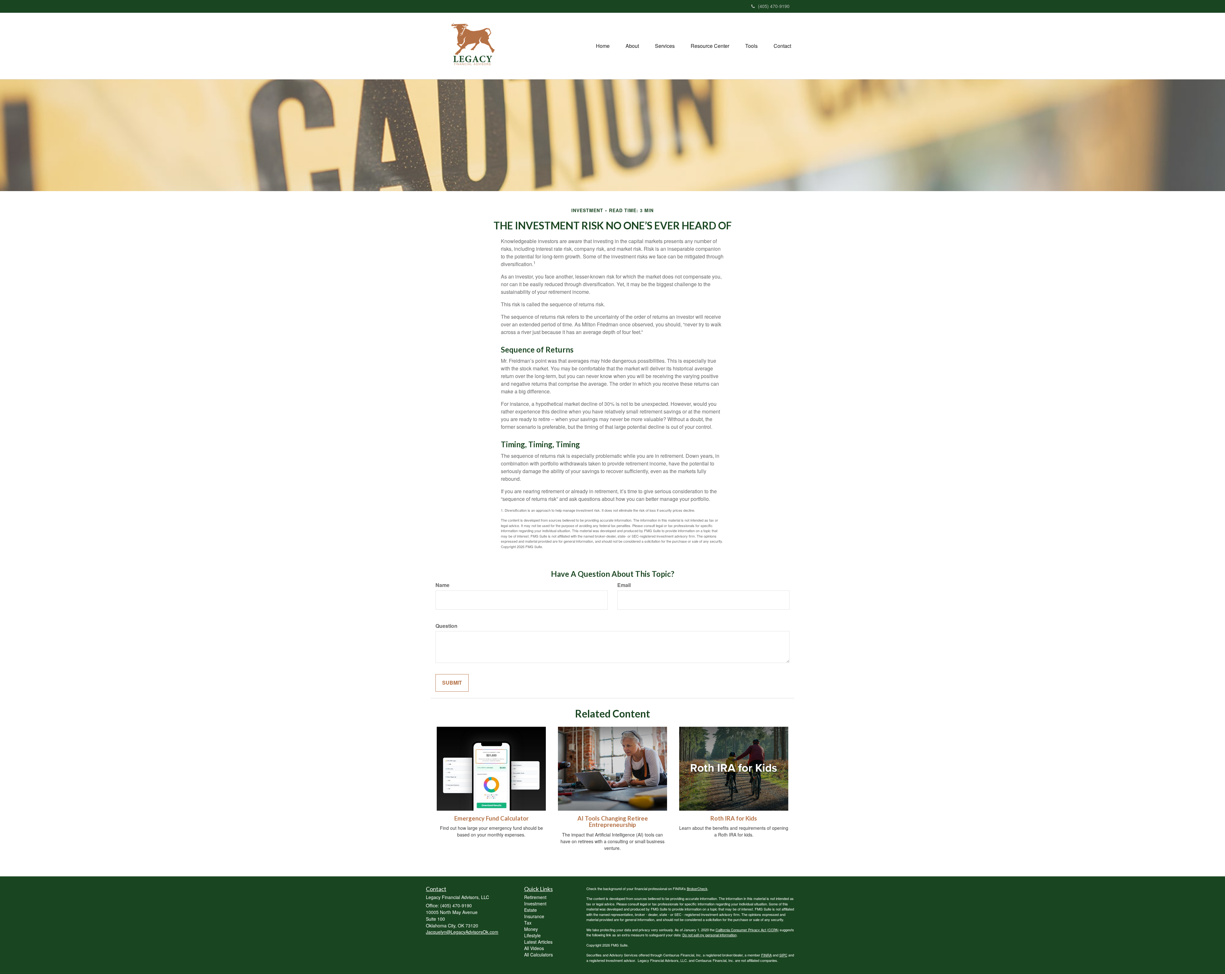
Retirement (535, 897)
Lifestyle (532, 935)
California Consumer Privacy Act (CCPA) (747, 929)
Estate (530, 910)
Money (531, 929)
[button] (632, 46)
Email (624, 585)
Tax (527, 922)
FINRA (766, 954)
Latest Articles (538, 942)
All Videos (534, 948)
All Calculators (538, 954)
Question (446, 625)
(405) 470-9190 (774, 6)
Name (442, 585)
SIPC (783, 954)
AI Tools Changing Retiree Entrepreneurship (612, 822)
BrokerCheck (697, 888)
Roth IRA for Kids (733, 818)
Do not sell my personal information (709, 934)
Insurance (534, 916)
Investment (535, 903)
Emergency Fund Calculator (491, 818)
